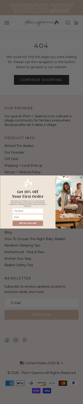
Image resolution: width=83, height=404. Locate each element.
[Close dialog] (81, 177)
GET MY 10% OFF (28, 223)
